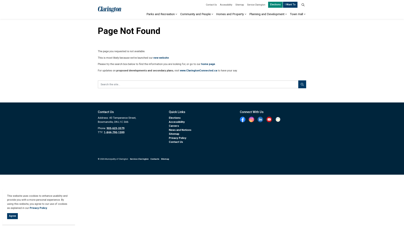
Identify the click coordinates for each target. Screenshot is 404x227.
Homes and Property (230, 14)
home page (208, 64)
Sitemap (239, 4)
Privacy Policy (38, 208)
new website (161, 57)
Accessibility (226, 4)
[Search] (302, 84)
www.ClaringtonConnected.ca (198, 70)
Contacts (154, 159)
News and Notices (180, 129)
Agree (12, 215)
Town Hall (296, 14)
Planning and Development (266, 14)
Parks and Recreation (160, 14)
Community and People (195, 14)
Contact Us (211, 4)
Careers (174, 125)
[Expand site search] (303, 4)
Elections (275, 4)
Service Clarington (256, 4)
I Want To (290, 4)
